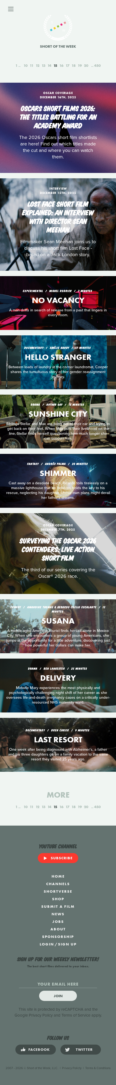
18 (73, 65)
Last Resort (58, 740)
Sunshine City (58, 414)
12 (37, 65)
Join (58, 995)
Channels (58, 883)
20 (86, 65)
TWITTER (84, 1049)
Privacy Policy (41, 1015)
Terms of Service (76, 1015)
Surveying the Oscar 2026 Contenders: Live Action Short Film (58, 548)
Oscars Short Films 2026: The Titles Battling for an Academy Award (58, 116)
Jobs (58, 921)
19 (80, 65)
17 (67, 65)
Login (47, 944)
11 (31, 65)
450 (97, 65)
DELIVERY (58, 678)
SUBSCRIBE (62, 858)
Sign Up (67, 944)
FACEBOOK (39, 1049)
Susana (58, 621)
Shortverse (58, 891)
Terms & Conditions (98, 1068)
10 (25, 65)
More (58, 795)
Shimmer (58, 473)
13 (43, 65)
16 (61, 65)
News (58, 914)
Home (58, 876)
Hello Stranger (58, 357)
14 (49, 65)
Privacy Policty (71, 1068)
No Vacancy (58, 300)
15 (55, 65)
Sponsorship (58, 936)
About (58, 929)
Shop (58, 898)
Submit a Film (58, 906)
